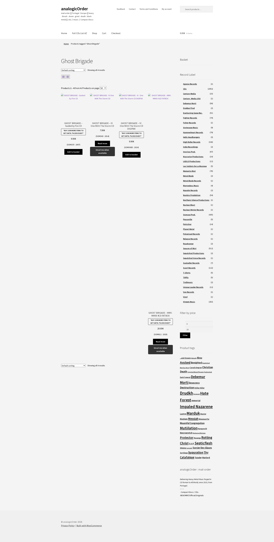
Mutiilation (189, 428)
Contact (132, 9)
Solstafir (189, 448)
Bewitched (206, 363)
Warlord (206, 457)
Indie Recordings (190, 147)
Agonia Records (190, 84)
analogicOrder (74, 9)
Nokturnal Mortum (199, 433)
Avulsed (185, 362)
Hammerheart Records (193, 132)
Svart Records (189, 268)
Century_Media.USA (192, 98)
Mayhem (184, 419)
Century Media (189, 93)
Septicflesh (203, 443)
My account (167, 9)
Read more (102, 143)
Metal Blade (188, 176)
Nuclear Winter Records (193, 210)
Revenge (197, 438)
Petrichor (187, 224)
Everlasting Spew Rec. (193, 113)
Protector (186, 437)
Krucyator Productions (193, 156)
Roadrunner (188, 243)
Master (203, 414)
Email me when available (102, 151)
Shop (94, 33)
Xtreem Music (189, 301)
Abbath (193, 358)
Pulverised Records (191, 234)
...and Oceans (185, 358)
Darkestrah (208, 372)
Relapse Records (190, 239)
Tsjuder (198, 457)
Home (64, 33)
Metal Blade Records (192, 180)
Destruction (187, 387)
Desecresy (194, 382)
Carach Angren (196, 367)
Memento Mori (189, 171)
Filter (185, 335)
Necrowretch (186, 432)
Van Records (188, 292)
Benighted (196, 362)
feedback (121, 9)
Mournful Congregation (192, 423)
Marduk (193, 413)
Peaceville (187, 219)
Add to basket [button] (73, 152)
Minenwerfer (204, 419)
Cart (104, 33)
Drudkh (186, 393)
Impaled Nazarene (196, 406)
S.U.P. (191, 443)
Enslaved (197, 394)
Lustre (183, 413)
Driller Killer (200, 388)
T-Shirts (186, 272)
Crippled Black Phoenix (196, 372)
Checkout (116, 33)
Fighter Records (190, 118)
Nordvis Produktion (191, 195)
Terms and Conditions (149, 9)
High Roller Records (191, 142)
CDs (185, 89)
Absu (199, 357)
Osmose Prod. (189, 214)
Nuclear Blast (189, 205)
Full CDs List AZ (79, 33)
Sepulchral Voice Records (194, 258)
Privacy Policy (67, 525)
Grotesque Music (190, 127)
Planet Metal (188, 229)
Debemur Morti (189, 103)
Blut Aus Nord (184, 368)
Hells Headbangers (191, 137)
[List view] (68, 77)
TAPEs (186, 277)
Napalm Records (190, 190)
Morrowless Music (191, 185)
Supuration (195, 452)
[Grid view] (63, 77)
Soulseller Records (191, 263)
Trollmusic (188, 282)
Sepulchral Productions (193, 253)
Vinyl (185, 297)
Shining (183, 448)
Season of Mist (189, 248)
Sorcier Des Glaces (202, 447)
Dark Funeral (185, 377)
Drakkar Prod (189, 108)
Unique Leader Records (193, 287)
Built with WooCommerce (89, 525)
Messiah (193, 419)
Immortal (196, 400)
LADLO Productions (191, 161)
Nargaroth (202, 428)
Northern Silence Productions (196, 200)
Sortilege (184, 453)
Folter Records (189, 122)
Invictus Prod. (189, 151)
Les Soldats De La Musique (195, 166)
